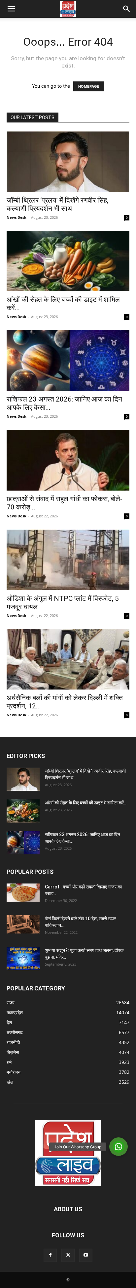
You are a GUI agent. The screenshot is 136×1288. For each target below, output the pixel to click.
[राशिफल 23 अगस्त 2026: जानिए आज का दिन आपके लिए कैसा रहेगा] (68, 360)
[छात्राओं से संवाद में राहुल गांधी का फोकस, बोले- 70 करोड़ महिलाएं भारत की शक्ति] (68, 460)
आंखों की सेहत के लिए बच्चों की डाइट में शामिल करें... (86, 802)
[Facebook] (50, 1255)
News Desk (16, 217)
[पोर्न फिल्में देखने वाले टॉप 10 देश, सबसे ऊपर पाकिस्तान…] (23, 924)
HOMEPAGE (88, 86)
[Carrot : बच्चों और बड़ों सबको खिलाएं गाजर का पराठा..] (23, 892)
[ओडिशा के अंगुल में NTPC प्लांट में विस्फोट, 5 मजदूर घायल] (68, 559)
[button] (11, 9)
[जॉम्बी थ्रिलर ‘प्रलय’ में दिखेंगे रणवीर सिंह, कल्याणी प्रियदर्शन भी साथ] (68, 161)
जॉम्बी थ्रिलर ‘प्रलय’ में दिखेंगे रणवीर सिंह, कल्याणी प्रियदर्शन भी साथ (57, 204)
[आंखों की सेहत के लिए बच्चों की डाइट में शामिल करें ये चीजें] (68, 261)
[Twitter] (68, 1255)
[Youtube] (85, 1255)
